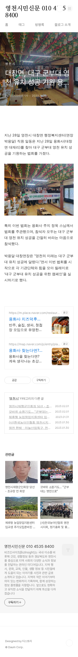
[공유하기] (20, 380)
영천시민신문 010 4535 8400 (35, 9)
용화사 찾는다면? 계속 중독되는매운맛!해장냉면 (25, 350)
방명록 (39, 25)
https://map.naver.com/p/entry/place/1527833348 (34, 344)
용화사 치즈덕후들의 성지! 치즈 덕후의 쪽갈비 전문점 (25, 319)
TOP (69, 642)
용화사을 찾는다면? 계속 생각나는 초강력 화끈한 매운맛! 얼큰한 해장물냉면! (26, 358)
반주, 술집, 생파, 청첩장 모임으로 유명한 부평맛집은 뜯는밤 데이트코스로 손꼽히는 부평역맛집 (25, 327)
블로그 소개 (63, 25)
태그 (22, 25)
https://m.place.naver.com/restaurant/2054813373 (35, 313)
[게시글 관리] (26, 380)
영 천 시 (14, 398)
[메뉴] (69, 8)
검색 (60, 8)
